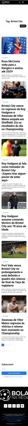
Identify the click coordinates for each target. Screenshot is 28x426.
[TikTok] (14, 406)
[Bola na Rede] (6, 2)
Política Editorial (15, 419)
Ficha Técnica (5, 416)
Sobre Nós (22, 419)
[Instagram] (10, 406)
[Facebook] (5, 406)
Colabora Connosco (11, 420)
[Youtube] (22, 406)
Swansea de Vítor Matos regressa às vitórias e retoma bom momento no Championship (13, 326)
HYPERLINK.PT (18, 423)
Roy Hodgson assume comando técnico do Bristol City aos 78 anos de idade (14, 223)
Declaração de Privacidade (11, 417)
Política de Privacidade (16, 376)
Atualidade (5, 57)
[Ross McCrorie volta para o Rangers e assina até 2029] (14, 45)
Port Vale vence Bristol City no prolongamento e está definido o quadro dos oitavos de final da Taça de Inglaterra (13, 275)
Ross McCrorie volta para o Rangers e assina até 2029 (12, 66)
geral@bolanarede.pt (14, 421)
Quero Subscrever (14, 373)
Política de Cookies (22, 416)
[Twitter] (18, 406)
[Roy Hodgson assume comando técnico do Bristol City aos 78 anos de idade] (14, 200)
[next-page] (9, 345)
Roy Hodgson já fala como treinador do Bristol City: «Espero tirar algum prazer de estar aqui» (14, 172)
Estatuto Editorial (13, 416)
